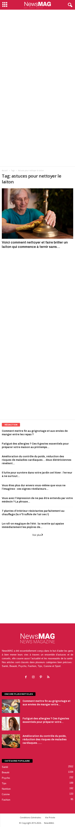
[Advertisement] (37, 49)
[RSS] (48, 677)
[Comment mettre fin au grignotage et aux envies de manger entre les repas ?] (11, 706)
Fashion (6, 799)
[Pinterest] (41, 677)
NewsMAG (49, 823)
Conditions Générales (30, 817)
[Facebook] (26, 677)
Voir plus (36, 535)
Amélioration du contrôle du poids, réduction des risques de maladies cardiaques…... (45, 739)
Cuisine (6, 794)
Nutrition (6, 788)
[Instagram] (34, 677)
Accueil (5, 170)
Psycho (6, 778)
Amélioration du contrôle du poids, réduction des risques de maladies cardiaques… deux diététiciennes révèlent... (36, 460)
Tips (4, 783)
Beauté (5, 772)
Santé (5, 767)
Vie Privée (50, 817)
